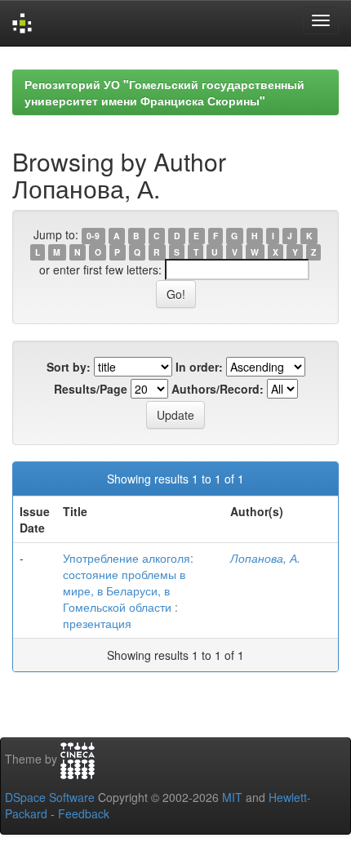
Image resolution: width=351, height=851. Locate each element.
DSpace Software (50, 797)
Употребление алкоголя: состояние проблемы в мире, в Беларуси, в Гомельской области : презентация (128, 590)
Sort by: (69, 367)
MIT (232, 797)
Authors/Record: (217, 389)
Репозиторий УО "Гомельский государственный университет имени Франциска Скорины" (164, 92)
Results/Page (90, 389)
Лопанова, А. (265, 558)
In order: (199, 367)
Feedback (83, 813)
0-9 (93, 235)
